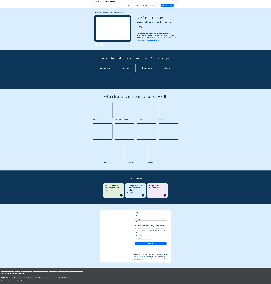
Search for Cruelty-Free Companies (40, 271)
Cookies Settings (21, 273)
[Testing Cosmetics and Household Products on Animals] (135, 190)
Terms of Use (58, 277)
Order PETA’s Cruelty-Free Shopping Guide (58, 271)
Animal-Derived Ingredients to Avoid (9, 273)
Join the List (155, 5)
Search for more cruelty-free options (148, 40)
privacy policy (143, 256)
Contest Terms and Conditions (35, 277)
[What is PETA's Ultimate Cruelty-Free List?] (113, 190)
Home (96, 12)
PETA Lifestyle (144, 5)
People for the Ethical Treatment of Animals (104, 1)
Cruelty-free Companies (103, 12)
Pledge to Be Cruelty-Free (26, 271)
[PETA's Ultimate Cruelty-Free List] (103, 5)
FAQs (136, 5)
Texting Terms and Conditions (48, 277)
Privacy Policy (25, 277)
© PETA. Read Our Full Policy (8, 277)
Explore (128, 5)
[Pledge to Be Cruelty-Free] (157, 190)
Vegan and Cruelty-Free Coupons (75, 271)
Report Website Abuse (66, 277)
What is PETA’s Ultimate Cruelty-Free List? (10, 271)
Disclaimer (19, 277)
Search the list (168, 5)
